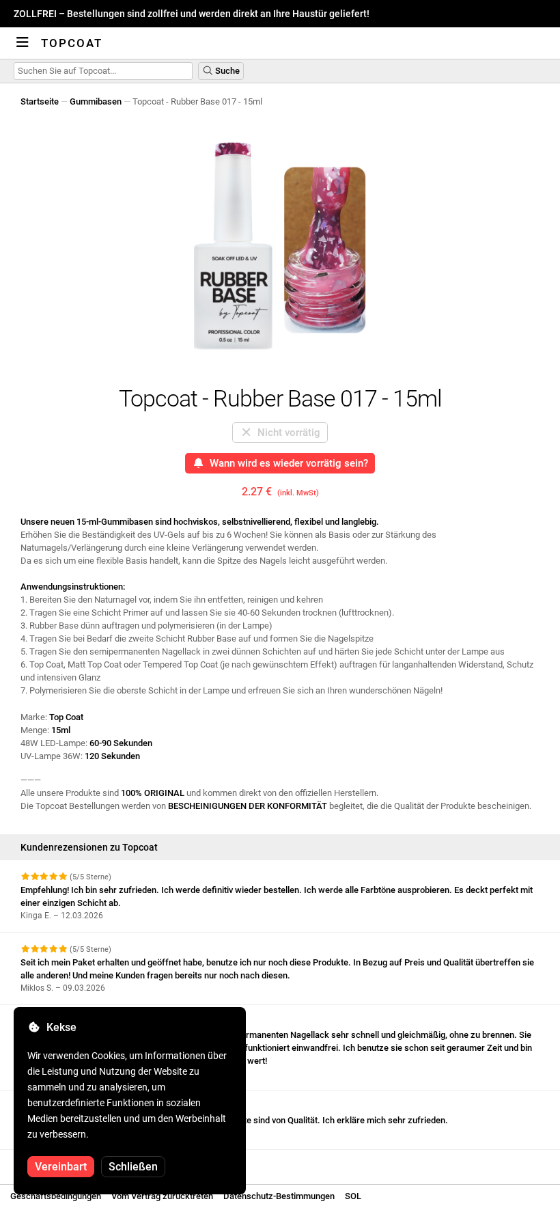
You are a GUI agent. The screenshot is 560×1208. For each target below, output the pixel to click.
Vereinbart (61, 1166)
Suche (226, 71)
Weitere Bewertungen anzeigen (83, 1162)
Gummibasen (96, 101)
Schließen (133, 1166)
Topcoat (71, 43)
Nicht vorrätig (286, 432)
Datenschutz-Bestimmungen (279, 1196)
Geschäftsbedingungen (55, 1196)
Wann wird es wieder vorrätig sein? (286, 463)
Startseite (39, 101)
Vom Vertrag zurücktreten (162, 1196)
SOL (353, 1196)
